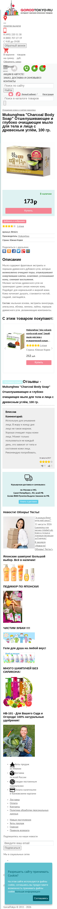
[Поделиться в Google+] (23, 251)
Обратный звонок (15, 45)
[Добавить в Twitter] (18, 251)
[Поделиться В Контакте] (4, 251)
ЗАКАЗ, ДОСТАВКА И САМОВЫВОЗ (22, 78)
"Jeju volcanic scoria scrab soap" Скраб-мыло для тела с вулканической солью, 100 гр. (38, 337)
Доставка (15, 800)
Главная (14, 827)
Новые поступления (20, 820)
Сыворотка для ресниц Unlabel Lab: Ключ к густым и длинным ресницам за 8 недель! (44, 533)
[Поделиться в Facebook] (14, 251)
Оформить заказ (12, 62)
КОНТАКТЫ (9, 81)
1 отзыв (20, 226)
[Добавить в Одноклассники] (9, 251)
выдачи (12, 26)
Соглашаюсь (41, 898)
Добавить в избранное (14, 221)
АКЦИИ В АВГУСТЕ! (13, 74)
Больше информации (27, 891)
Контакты (15, 807)
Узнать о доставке (28, 502)
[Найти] (4, 103)
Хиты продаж (17, 823)
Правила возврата (19, 830)
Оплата (14, 803)
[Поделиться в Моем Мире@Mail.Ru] (28, 251)
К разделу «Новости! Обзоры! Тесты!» (44, 546)
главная (8, 67)
